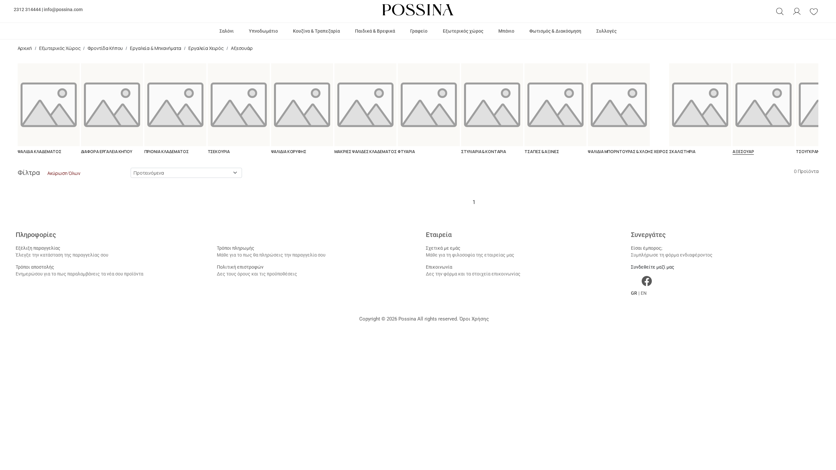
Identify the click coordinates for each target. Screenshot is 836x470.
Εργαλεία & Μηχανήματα (155, 48)
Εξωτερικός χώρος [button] (463, 31)
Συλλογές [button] (606, 31)
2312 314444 (27, 9)
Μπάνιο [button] (506, 31)
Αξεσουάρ (242, 48)
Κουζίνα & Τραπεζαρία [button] (316, 31)
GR (634, 293)
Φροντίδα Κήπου (105, 48)
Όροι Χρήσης (474, 319)
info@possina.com (63, 9)
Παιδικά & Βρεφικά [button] (375, 31)
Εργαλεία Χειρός (206, 48)
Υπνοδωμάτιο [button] (263, 31)
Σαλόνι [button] (226, 31)
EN (644, 293)
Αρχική (25, 48)
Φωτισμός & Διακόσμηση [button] (555, 31)
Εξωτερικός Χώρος (60, 48)
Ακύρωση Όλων (63, 173)
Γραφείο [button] (418, 31)
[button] (779, 11)
